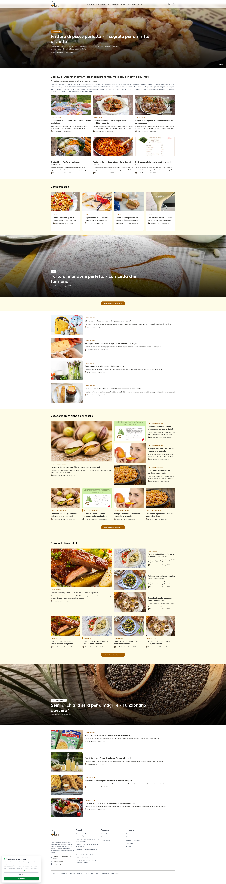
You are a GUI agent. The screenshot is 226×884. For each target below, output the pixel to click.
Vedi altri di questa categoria (112, 303)
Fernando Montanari (57, 52)
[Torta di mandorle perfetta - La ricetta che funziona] (113, 266)
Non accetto (21, 874)
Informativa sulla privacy (75, 873)
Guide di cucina (100, 4)
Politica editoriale (104, 873)
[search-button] (169, 4)
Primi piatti (141, 4)
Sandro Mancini (105, 834)
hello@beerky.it (57, 864)
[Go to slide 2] (220, 64)
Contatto (86, 873)
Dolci (108, 4)
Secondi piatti (132, 4)
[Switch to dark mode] (173, 4)
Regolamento (54, 873)
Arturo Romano (55, 286)
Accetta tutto (21, 878)
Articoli (79, 830)
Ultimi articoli (90, 4)
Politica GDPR (94, 873)
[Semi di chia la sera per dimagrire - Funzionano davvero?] (113, 694)
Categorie (130, 830)
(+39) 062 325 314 (58, 861)
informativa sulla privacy (18, 870)
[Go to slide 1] (219, 64)
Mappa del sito (115, 873)
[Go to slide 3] (222, 64)
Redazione (105, 830)
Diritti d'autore (63, 873)
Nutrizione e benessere (118, 4)
